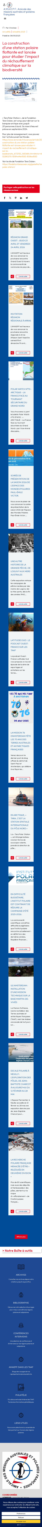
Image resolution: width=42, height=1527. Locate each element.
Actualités (6, 32)
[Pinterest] (16, 198)
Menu (5, 18)
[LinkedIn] (21, 198)
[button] (12, 276)
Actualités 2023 (18, 32)
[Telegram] (27, 198)
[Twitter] (10, 198)
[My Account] (4, 5)
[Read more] (21, 1275)
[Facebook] (5, 198)
